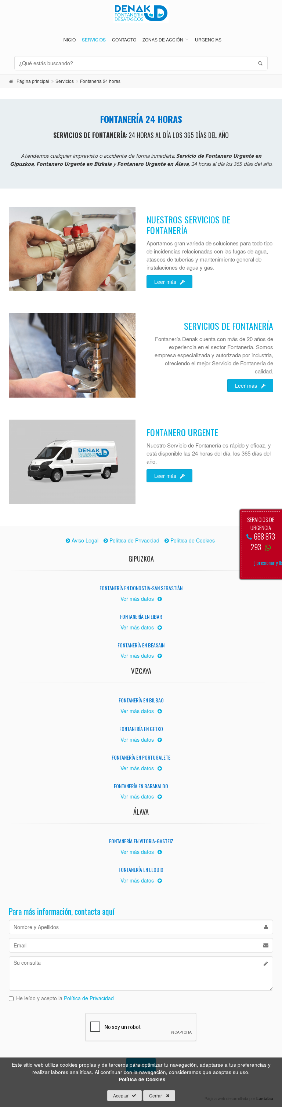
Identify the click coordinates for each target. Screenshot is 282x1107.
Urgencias (208, 39)
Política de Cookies (142, 1079)
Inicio (69, 39)
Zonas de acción (162, 39)
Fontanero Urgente (182, 432)
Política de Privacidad (89, 998)
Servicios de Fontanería (228, 325)
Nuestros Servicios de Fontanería (188, 225)
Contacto (124, 39)
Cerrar (155, 1095)
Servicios (94, 39)
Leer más (165, 281)
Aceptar (121, 1095)
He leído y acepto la (65, 998)
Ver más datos (137, 598)
